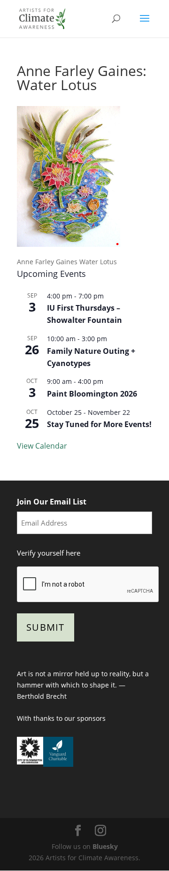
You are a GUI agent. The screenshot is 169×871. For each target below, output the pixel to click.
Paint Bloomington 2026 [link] (92, 394)
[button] (144, 24)
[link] (42, 18)
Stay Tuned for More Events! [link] (99, 424)
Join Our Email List (51, 502)
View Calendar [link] (42, 446)
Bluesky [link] (105, 846)
